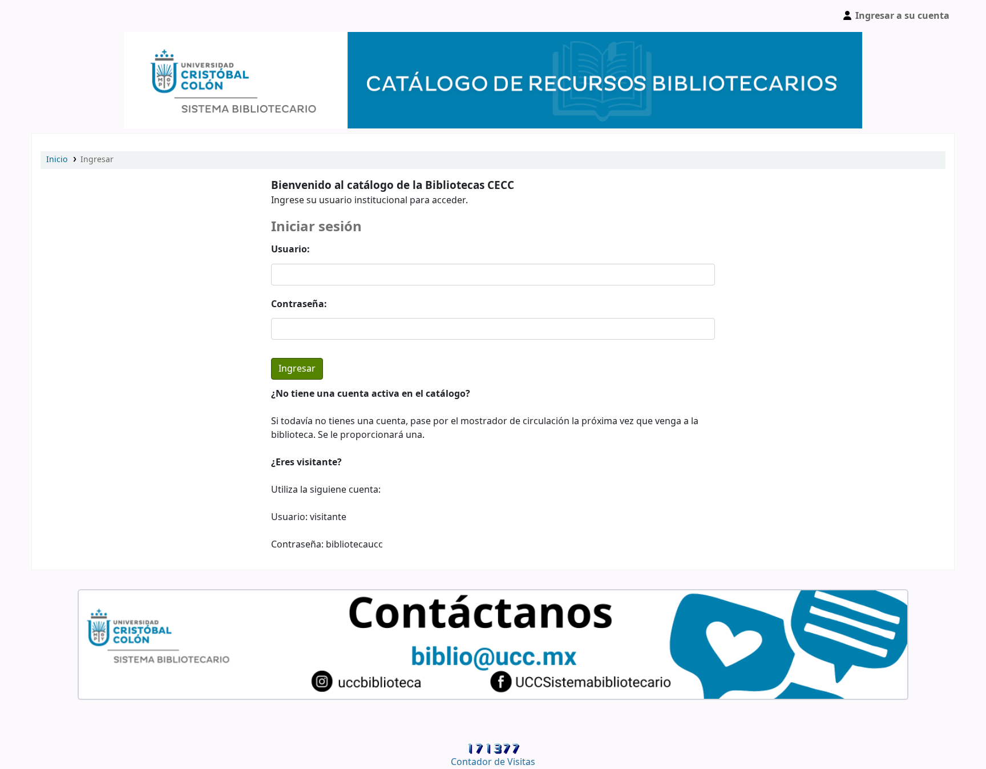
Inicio (56, 160)
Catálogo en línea (60, 16)
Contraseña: (299, 304)
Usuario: (290, 249)
